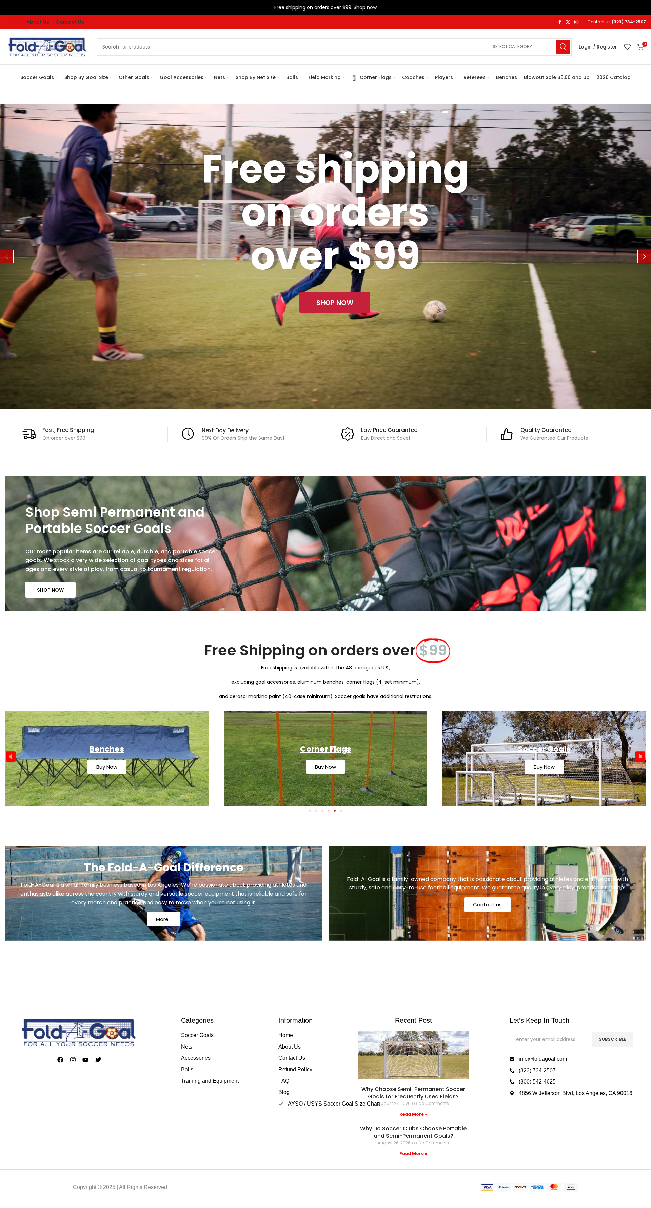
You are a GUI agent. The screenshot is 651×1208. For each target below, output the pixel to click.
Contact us (487, 904)
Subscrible (612, 1039)
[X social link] (568, 22)
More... (164, 919)
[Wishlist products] (627, 47)
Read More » (413, 1114)
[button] (11, 756)
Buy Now (325, 766)
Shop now (365, 7)
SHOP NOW (50, 590)
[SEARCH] (563, 47)
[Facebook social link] (560, 22)
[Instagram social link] (576, 22)
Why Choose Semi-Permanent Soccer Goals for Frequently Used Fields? (413, 1092)
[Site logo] (47, 46)
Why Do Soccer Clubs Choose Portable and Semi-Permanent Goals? (413, 1132)
